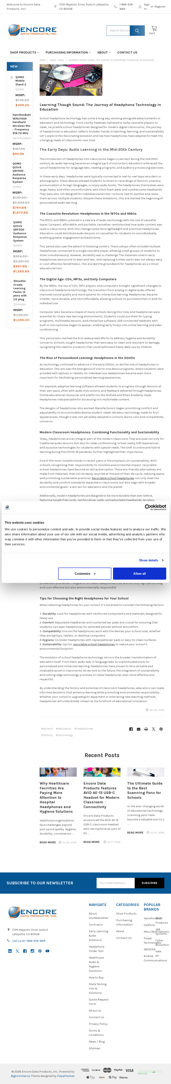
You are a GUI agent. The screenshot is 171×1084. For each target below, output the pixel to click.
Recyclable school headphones (113, 478)
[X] (153, 729)
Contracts (96, 924)
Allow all (139, 573)
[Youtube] (47, 951)
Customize (82, 573)
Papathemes (66, 1076)
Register (160, 6)
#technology (64, 735)
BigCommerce (20, 1076)
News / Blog (97, 1041)
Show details (148, 560)
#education (63, 728)
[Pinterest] (161, 729)
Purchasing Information (67, 52)
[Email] (138, 729)
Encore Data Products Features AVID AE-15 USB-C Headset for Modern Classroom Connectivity (101, 795)
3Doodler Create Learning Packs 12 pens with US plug (20, 290)
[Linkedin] (10, 951)
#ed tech (47, 728)
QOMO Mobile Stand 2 (20, 80)
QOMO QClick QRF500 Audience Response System (19, 173)
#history (47, 735)
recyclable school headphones (94, 644)
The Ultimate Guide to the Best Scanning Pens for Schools (144, 790)
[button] (149, 1071)
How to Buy (96, 977)
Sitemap (94, 1048)
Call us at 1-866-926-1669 (28, 941)
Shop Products (23, 52)
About (102, 52)
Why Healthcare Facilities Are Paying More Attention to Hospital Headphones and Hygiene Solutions (56, 797)
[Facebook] (131, 729)
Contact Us (127, 52)
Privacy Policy (98, 1024)
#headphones (83, 728)
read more (48, 842)
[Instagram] (32, 951)
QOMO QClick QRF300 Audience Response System (20, 231)
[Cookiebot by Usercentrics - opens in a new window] (148, 507)
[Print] (146, 729)
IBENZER (149, 949)
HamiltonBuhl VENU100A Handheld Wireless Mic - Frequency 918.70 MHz (22, 124)
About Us (95, 1010)
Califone (149, 925)
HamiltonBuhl (153, 918)
